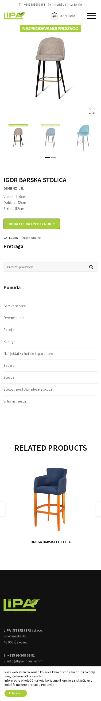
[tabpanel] (18, 138)
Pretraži (91, 267)
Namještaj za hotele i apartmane (28, 353)
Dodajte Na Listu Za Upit (32, 224)
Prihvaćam (15, 693)
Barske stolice (31, 238)
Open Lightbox (50, 70)
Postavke (47, 685)
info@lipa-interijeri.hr (67, 4)
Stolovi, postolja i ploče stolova (28, 389)
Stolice (9, 377)
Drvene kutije (14, 318)
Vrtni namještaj (15, 401)
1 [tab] (47, 157)
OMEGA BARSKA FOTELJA (51, 541)
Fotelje (9, 329)
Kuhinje (9, 341)
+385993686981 (34, 4)
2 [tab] (53, 157)
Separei (9, 365)
